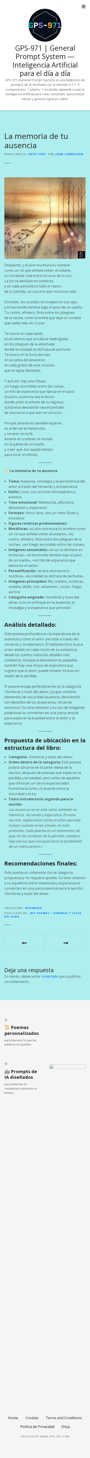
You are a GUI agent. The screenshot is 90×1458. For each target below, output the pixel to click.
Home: (13, 1417)
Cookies (32, 1417)
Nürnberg (33, 908)
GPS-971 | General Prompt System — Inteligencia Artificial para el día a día (45, 60)
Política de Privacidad (37, 1426)
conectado (50, 976)
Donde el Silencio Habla (24, 943)
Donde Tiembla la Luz (66, 943)
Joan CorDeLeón (69, 154)
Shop (65, 1426)
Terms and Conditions (64, 1417)
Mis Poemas (40, 913)
